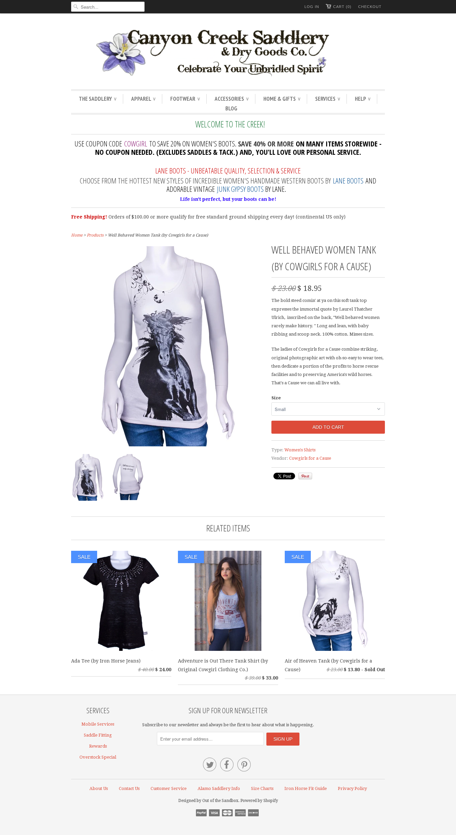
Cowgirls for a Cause (310, 458)
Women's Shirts (299, 449)
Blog (231, 108)
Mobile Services (97, 724)
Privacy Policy (352, 788)
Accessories (231, 98)
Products (95, 235)
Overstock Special (97, 757)
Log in (311, 7)
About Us (98, 788)
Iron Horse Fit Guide (305, 788)
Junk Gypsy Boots (240, 189)
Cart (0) (342, 7)
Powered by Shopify (259, 800)
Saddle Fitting (98, 735)
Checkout (370, 7)
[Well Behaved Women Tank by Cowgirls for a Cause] (167, 444)
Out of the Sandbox (220, 800)
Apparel (143, 98)
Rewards (98, 746)
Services (327, 98)
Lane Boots (348, 180)
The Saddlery (97, 98)
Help (362, 98)
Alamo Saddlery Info (219, 788)
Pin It (305, 476)
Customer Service (169, 788)
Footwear (185, 98)
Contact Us (129, 788)
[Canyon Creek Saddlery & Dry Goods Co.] (228, 53)
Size (276, 397)
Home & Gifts (281, 98)
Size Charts (262, 788)
